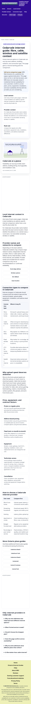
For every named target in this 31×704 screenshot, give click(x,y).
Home (3, 8)
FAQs (25, 11)
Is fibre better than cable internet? (16, 652)
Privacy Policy (15, 681)
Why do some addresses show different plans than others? (14, 647)
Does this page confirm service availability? (14, 640)
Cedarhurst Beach (15, 549)
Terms (15, 683)
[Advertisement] (15, 27)
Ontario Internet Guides (15, 665)
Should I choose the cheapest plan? (14, 633)
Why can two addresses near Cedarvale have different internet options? (14, 620)
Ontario (9, 8)
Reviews (15, 673)
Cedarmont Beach (15, 557)
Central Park (15, 569)
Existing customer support (15, 676)
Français (20, 14)
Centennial (15, 561)
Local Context (16, 8)
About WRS (15, 670)
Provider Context (6, 11)
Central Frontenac (15, 565)
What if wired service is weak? (14, 627)
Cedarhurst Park (15, 553)
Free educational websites (15, 678)
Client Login (12, 14)
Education (4, 14)
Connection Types (17, 11)
